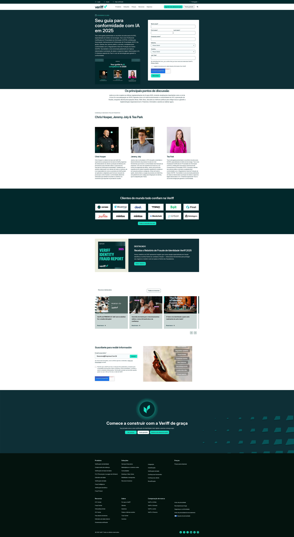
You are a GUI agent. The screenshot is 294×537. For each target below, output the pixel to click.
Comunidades (125, 471)
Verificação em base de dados (103, 471)
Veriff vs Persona (152, 512)
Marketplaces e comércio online (130, 467)
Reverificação (152, 481)
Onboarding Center (100, 509)
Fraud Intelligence (100, 484)
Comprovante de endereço (102, 467)
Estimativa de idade (100, 477)
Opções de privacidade (183, 516)
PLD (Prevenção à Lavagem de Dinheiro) (106, 474)
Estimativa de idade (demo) (102, 519)
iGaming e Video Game (127, 474)
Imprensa (124, 509)
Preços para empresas (180, 464)
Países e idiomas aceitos (128, 512)
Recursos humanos (126, 481)
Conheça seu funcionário (155, 474)
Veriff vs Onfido (152, 502)
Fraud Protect (99, 491)
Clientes (123, 505)
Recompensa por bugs (180, 506)
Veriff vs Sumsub (152, 505)
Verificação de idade (100, 481)
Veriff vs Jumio (152, 509)
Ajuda (107, 2)
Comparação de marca (156, 499)
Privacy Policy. (155, 63)
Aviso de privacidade (180, 502)
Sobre (123, 499)
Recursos (141, 7)
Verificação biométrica (101, 487)
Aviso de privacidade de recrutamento (184, 512)
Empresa (149, 7)
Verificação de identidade (102, 464)
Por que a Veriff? (126, 502)
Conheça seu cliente (153, 478)
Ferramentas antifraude (101, 522)
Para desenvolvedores (101, 515)
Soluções (126, 7)
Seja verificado (119, 2)
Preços (134, 7)
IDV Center (98, 512)
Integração (151, 464)
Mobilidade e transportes (128, 477)
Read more (100, 325)
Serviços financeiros (127, 464)
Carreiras (123, 519)
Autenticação (151, 467)
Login (98, 2)
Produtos (118, 7)
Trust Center (124, 515)
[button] (191, 332)
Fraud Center (98, 505)
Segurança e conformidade (181, 509)
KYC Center (98, 502)
